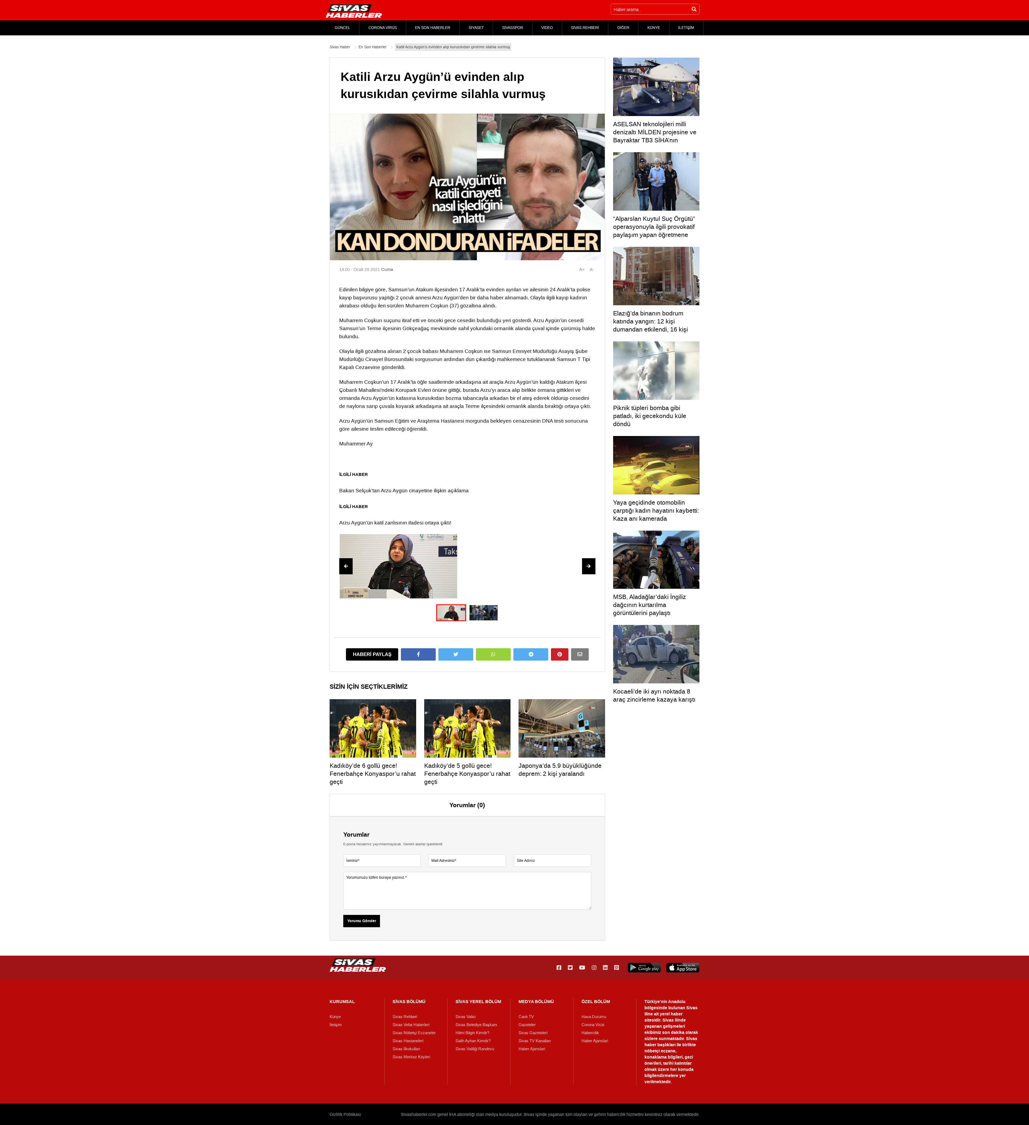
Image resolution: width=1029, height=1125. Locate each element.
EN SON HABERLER (432, 27)
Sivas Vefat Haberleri (411, 1024)
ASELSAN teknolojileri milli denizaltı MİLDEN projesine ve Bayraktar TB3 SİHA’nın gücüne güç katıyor (654, 136)
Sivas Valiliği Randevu (475, 1049)
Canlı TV (526, 1016)
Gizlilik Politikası (345, 1114)
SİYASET (476, 27)
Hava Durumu (593, 1016)
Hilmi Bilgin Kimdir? (472, 1032)
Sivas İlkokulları (406, 1049)
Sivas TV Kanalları (535, 1041)
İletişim (336, 1024)
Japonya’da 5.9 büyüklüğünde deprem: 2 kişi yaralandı (560, 770)
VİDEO (547, 27)
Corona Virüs (593, 1024)
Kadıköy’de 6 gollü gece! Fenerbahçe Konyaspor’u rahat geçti (373, 774)
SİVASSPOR (512, 27)
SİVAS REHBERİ (585, 27)
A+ (582, 269)
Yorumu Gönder (361, 921)
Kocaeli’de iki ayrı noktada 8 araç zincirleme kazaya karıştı (654, 695)
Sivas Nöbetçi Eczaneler (414, 1032)
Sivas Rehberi (405, 1016)
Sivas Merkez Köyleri (411, 1057)
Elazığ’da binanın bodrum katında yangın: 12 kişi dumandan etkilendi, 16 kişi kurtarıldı (650, 325)
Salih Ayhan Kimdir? (473, 1041)
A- (592, 269)
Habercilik (590, 1032)
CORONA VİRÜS (382, 27)
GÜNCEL (342, 27)
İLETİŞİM (686, 27)
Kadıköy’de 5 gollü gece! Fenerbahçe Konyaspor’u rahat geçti (467, 774)
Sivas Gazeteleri (533, 1032)
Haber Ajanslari (532, 1049)
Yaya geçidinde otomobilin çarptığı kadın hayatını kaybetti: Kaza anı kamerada (656, 510)
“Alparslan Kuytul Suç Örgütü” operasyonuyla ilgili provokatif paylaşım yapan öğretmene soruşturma (654, 231)
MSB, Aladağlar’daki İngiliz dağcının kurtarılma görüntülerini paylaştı (649, 605)
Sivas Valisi (466, 1016)
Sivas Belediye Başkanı (476, 1024)
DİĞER (623, 27)
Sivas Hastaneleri (408, 1041)
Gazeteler (527, 1024)
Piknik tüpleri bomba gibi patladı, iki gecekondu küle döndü (649, 416)
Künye (335, 1016)
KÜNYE (653, 27)
